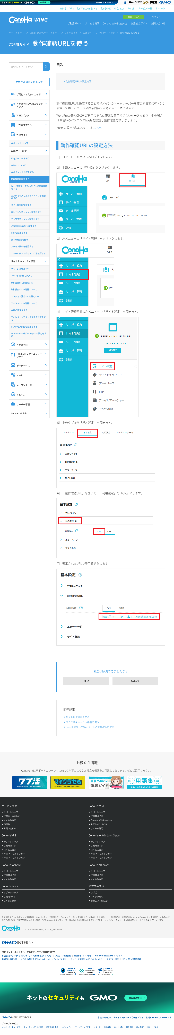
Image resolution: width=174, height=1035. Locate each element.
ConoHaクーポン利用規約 (72, 917)
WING (63, 8)
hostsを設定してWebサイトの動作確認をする (90, 727)
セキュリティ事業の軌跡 (131, 959)
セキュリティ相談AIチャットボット (108, 955)
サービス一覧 (145, 8)
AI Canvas (119, 8)
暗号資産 (129, 1027)
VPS (71, 8)
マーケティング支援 (82, 1027)
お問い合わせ (158, 23)
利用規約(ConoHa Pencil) (159, 917)
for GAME (106, 8)
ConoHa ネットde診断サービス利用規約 (103, 917)
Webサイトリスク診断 (82, 955)
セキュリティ (67, 1027)
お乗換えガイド (139, 23)
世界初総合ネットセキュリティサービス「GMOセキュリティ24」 (27, 955)
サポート (160, 8)
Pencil (131, 8)
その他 (155, 1027)
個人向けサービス (143, 1027)
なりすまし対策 (113, 959)
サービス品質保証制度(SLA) (76, 919)
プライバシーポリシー (114, 919)
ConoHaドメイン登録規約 (23, 917)
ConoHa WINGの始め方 (115, 23)
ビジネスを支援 (52, 1027)
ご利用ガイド (74, 23)
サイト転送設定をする (78, 717)
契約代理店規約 (8, 919)
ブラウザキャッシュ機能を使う (82, 722)
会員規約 (5, 917)
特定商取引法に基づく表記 (28, 919)
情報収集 (107, 1027)
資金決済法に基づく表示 (52, 919)
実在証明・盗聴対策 (9, 959)
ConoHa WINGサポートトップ (44, 32)
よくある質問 (92, 23)
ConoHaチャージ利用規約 (47, 917)
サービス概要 (157, 919)
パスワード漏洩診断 (63, 955)
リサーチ (97, 1027)
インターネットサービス (11, 1027)
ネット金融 (118, 1027)
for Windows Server (87, 8)
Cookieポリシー (132, 919)
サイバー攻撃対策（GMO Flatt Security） (87, 959)
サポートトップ (16, 32)
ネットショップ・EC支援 (33, 1027)
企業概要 (145, 919)
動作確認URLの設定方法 (78, 81)
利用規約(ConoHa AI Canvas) (134, 917)
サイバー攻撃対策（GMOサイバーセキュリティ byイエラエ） (44, 959)
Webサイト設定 (107, 32)
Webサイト (88, 32)
